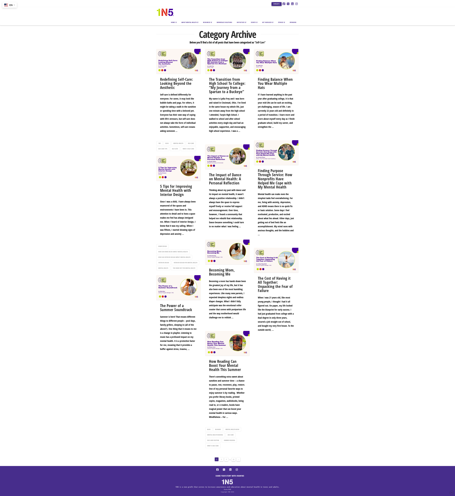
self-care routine (213, 440)
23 (233, 459)
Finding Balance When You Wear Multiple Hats (275, 83)
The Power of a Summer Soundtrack (176, 307)
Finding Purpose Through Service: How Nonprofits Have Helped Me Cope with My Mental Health (275, 179)
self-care (191, 143)
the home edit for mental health (184, 268)
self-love (175, 149)
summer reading (229, 440)
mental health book (232, 429)
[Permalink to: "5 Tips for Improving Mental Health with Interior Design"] (178, 168)
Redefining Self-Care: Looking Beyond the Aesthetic (176, 83)
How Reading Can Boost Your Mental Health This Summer (225, 365)
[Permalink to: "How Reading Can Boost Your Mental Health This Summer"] (227, 343)
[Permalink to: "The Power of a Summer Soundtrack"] (178, 287)
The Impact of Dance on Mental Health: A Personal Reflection (225, 179)
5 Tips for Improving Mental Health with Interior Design (176, 190)
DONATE (276, 4)
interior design (163, 263)
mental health (178, 143)
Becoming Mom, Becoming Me (222, 272)
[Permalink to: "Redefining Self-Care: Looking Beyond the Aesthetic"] (178, 61)
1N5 (159, 143)
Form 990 (227, 489)
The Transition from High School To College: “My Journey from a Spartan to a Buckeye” (227, 85)
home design (162, 246)
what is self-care (188, 149)
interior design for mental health (185, 263)
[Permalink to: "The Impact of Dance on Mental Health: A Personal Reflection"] (227, 156)
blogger (218, 429)
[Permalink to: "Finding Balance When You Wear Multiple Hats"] (276, 61)
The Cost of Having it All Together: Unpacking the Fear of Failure (275, 284)
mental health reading (215, 435)
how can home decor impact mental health (173, 252)
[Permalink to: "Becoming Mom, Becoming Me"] (227, 252)
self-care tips (162, 149)
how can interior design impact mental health (174, 257)
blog (167, 143)
